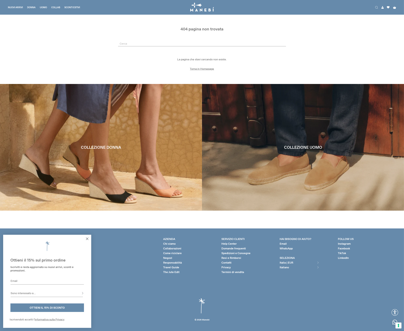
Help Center (229, 243)
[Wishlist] (388, 7)
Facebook (344, 248)
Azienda (169, 239)
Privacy (226, 267)
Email (283, 243)
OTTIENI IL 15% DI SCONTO (47, 307)
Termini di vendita (232, 272)
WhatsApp (286, 248)
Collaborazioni (172, 248)
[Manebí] (202, 7)
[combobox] (47, 293)
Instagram (344, 243)
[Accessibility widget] (395, 312)
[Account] (382, 7)
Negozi (167, 257)
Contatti (226, 262)
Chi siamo (169, 243)
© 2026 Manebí (202, 319)
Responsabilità (172, 262)
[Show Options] (82, 293)
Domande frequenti (233, 248)
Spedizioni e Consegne (235, 253)
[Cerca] (376, 7)
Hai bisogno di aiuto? (295, 239)
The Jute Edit (171, 272)
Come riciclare (172, 253)
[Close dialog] (87, 239)
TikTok (342, 253)
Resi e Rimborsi (231, 257)
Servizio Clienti (233, 239)
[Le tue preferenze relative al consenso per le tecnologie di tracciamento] (398, 325)
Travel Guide (171, 267)
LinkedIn (343, 257)
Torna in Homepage (202, 68)
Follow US (346, 239)
